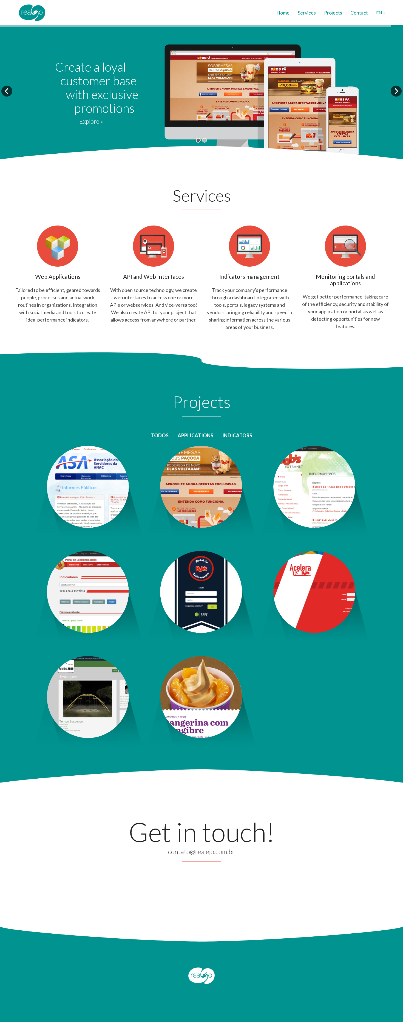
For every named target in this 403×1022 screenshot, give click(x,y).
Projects (333, 13)
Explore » (91, 121)
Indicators (237, 435)
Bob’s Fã (201, 466)
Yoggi (201, 676)
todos (160, 435)
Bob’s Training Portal (201, 571)
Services (307, 13)
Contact (359, 13)
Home (283, 13)
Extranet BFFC (314, 466)
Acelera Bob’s (314, 571)
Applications (195, 435)
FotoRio (88, 676)
